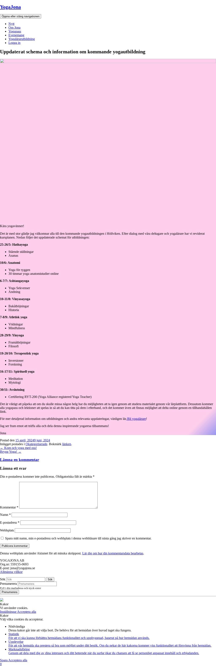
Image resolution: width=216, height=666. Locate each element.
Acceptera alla (26, 611)
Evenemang (16, 35)
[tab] (108, 459)
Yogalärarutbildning (21, 39)
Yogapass (14, 31)
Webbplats (7, 530)
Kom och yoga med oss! (18, 448)
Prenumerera (8, 583)
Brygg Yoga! (10, 451)
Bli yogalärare (136, 419)
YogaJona (10, 7)
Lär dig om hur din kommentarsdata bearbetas (112, 553)
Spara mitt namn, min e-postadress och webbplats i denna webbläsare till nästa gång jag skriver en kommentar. (78, 538)
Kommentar (9, 507)
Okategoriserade (36, 444)
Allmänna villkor (11, 572)
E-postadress (9, 522)
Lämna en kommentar (19, 459)
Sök (2, 579)
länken (66, 444)
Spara (4, 660)
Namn (5, 514)
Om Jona (14, 27)
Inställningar (8, 611)
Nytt (11, 24)
